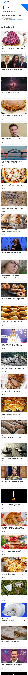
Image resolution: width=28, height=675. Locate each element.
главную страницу (18, 19)
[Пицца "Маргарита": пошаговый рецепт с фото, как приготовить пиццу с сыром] (14, 568)
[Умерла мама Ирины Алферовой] (14, 248)
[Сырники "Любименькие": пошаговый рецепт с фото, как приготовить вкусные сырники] (14, 522)
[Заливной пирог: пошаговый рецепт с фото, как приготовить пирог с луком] (14, 110)
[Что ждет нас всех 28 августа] (14, 87)
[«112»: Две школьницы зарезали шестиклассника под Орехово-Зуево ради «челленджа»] (14, 499)
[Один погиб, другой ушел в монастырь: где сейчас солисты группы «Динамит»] (14, 65)
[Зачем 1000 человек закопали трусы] (14, 591)
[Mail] (5, 2)
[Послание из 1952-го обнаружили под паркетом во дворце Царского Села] (14, 202)
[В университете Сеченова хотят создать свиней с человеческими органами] (14, 431)
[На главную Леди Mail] (8, 2)
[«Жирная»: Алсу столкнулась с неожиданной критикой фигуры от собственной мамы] (14, 339)
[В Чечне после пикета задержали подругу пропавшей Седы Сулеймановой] (14, 270)
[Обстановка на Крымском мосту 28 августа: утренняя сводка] (14, 156)
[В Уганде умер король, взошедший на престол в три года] (14, 476)
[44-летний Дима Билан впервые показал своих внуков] (14, 133)
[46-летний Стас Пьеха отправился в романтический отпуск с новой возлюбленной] (14, 659)
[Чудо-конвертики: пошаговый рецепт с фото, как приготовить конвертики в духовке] (14, 316)
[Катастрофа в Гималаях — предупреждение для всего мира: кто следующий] (14, 362)
